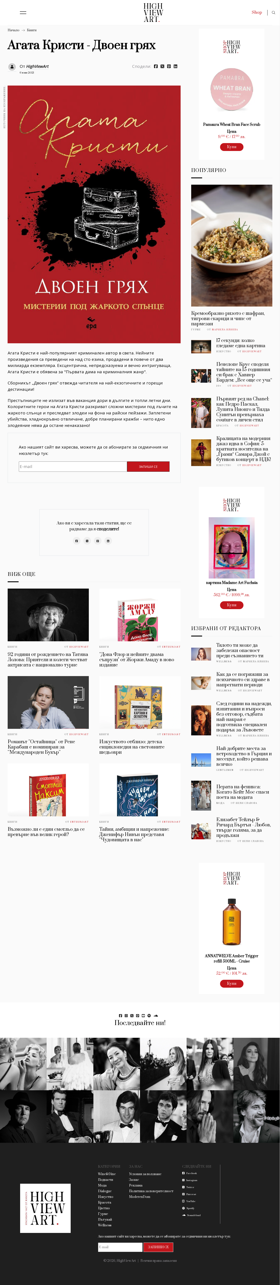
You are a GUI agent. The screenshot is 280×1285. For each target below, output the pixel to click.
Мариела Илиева (225, 329)
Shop (257, 12)
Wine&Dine (107, 1174)
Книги (32, 30)
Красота (222, 425)
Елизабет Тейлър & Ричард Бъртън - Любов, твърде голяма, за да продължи (243, 827)
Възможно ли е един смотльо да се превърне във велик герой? (46, 832)
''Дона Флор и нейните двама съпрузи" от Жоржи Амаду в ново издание (136, 660)
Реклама (135, 1185)
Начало (13, 30)
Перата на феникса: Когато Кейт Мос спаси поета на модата (242, 792)
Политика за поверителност (151, 1191)
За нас (134, 1180)
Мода (220, 803)
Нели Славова (246, 803)
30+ (218, 386)
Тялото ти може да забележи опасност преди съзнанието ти (239, 650)
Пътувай (105, 1220)
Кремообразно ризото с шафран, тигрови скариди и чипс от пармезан (228, 318)
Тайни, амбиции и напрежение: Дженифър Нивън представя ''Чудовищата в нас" (134, 834)
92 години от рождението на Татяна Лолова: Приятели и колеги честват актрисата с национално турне (48, 660)
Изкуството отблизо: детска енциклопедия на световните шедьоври (131, 747)
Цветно (104, 1208)
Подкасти (105, 1180)
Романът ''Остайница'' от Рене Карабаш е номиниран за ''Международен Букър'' (41, 747)
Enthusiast (171, 647)
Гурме (196, 329)
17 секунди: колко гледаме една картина (240, 343)
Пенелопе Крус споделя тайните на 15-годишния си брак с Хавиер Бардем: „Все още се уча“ (244, 372)
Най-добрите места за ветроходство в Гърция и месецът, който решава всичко (244, 756)
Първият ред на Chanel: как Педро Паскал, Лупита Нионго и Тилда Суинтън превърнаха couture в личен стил (243, 409)
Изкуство (223, 351)
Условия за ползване (145, 1174)
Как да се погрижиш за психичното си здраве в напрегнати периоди (243, 679)
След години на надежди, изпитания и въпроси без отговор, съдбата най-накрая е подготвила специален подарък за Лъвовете (244, 717)
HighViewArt (37, 66)
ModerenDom (139, 1197)
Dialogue (105, 1191)
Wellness (224, 661)
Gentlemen (225, 770)
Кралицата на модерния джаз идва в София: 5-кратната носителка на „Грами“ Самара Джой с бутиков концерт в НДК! (243, 449)
